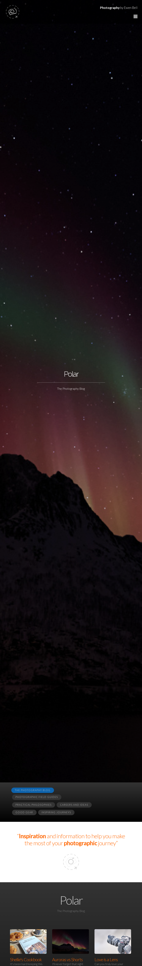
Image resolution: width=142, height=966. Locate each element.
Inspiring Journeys (56, 812)
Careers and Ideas (74, 804)
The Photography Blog (32, 790)
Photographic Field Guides (37, 797)
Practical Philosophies (34, 804)
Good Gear (24, 812)
